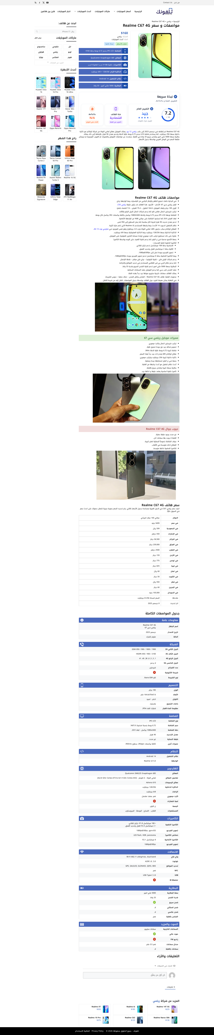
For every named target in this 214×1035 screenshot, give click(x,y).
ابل (69, 46)
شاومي (55, 46)
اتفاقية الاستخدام (82, 1031)
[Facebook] (39, 2)
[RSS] (35, 2)
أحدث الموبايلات (84, 11)
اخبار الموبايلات (63, 11)
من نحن (177, 2)
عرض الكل (38, 38)
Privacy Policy (97, 1031)
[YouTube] (47, 2)
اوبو (69, 52)
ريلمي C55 (122, 204)
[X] (43, 2)
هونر (70, 57)
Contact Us (167, 2)
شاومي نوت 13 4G (101, 229)
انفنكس (55, 57)
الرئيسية (138, 11)
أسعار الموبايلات (124, 11)
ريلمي (169, 21)
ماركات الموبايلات (102, 11)
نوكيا (41, 57)
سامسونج (41, 46)
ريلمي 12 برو (132, 131)
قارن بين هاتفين (48, 11)
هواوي (41, 52)
